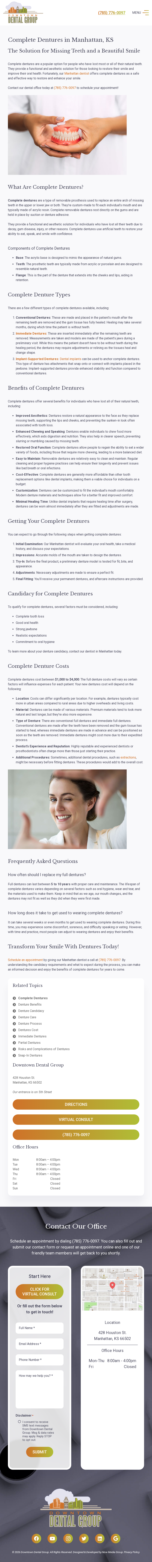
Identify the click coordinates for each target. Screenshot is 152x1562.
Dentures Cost (28, 1030)
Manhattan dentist (76, 73)
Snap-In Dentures (30, 1055)
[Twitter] (84, 1538)
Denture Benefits (30, 1004)
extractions (128, 757)
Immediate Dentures (32, 1036)
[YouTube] (52, 1538)
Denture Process (30, 1023)
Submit (39, 1452)
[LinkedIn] (99, 1538)
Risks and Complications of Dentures (44, 1049)
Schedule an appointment (25, 960)
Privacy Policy (131, 1552)
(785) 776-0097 (111, 12)
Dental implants (70, 359)
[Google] (115, 1538)
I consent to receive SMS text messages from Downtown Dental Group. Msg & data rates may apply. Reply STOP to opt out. (38, 1431)
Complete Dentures (33, 998)
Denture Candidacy (31, 1011)
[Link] (23, 13)
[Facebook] (36, 1538)
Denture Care (27, 1017)
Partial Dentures (29, 1043)
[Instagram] (68, 1538)
